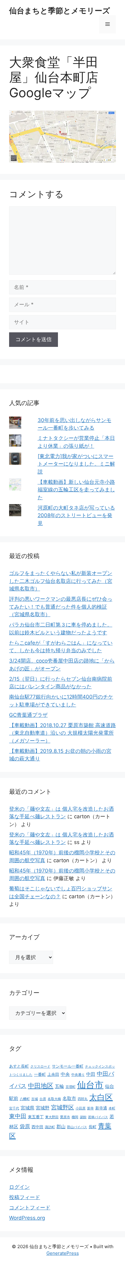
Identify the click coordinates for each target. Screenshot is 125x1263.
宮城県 (27, 1108)
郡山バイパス (77, 1127)
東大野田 (52, 1117)
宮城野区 (62, 1107)
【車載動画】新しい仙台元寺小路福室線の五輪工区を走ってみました (76, 489)
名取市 (69, 1098)
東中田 (17, 1116)
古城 (34, 1099)
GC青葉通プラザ (28, 715)
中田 (90, 1074)
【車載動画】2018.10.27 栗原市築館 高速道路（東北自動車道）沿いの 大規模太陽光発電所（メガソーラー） (62, 733)
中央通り (78, 1075)
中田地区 (40, 1085)
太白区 (101, 1097)
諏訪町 (50, 1127)
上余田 (53, 1074)
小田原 (81, 1108)
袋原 (25, 1126)
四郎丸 (83, 1099)
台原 (42, 1099)
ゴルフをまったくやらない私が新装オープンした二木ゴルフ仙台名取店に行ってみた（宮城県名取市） (60, 581)
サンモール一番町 (67, 1066)
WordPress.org (27, 1218)
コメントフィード (29, 1208)
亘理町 (71, 1087)
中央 (65, 1074)
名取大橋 (54, 1099)
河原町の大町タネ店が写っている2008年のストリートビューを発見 (76, 515)
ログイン (19, 1187)
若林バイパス (98, 1117)
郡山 (61, 1126)
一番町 (40, 1074)
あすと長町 (19, 1066)
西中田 (37, 1126)
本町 (112, 1108)
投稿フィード (24, 1197)
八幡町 (25, 1099)
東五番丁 (36, 1116)
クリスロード (40, 1067)
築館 (83, 1117)
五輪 (59, 1086)
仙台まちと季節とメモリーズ (59, 10)
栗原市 (65, 1117)
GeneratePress (62, 1253)
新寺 (90, 1108)
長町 (92, 1126)
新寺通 (101, 1107)
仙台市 (90, 1084)
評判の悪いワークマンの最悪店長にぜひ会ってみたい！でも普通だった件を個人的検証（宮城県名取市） (60, 606)
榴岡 (75, 1117)
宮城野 (42, 1108)
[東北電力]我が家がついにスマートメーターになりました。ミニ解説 (76, 464)
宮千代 (14, 1108)
